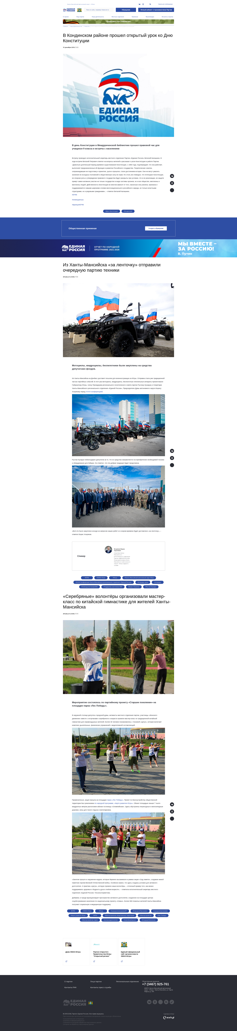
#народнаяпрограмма (160, 911)
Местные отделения (118, 16)
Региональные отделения (127, 982)
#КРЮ (95, 915)
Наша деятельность (98, 16)
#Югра (115, 577)
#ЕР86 (74, 195)
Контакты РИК (70, 987)
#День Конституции (111, 211)
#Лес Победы (162, 915)
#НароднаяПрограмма (140, 911)
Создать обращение (155, 228)
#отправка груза (143, 582)
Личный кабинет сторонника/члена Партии (156, 10)
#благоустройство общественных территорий (119, 915)
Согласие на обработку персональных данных (78, 1024)
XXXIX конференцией (94, 392)
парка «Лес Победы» (115, 800)
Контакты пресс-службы (100, 987)
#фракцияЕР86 (78, 205)
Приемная (135, 16)
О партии (66, 16)
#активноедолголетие (111, 920)
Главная (65, 26)
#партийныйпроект (130, 920)
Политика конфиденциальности (73, 1020)
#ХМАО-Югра (101, 577)
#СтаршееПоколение (148, 920)
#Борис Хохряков (133, 587)
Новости (87, 26)
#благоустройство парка (90, 920)
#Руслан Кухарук (150, 587)
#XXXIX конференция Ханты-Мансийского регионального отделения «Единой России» (104, 582)
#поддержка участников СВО (113, 587)
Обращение (126, 10)
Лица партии (80, 16)
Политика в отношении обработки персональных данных (82, 1022)
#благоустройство (145, 915)
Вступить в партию (167, 16)
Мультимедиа (150, 16)
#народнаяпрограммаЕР (119, 911)
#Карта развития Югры (78, 915)
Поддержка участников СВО (118, 21)
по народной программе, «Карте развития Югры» (114, 803)
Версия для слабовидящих (165, 4)
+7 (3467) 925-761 (155, 984)
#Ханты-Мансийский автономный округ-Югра (139, 577)
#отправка (157, 582)
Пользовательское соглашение (73, 1019)
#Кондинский (128, 211)
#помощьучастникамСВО (89, 587)
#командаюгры (78, 200)
